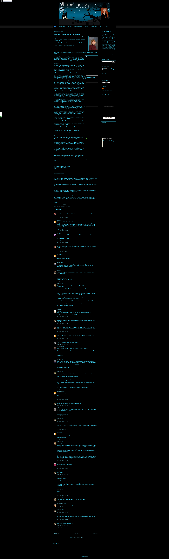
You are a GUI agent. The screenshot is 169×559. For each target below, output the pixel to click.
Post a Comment (58, 527)
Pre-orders (113, 48)
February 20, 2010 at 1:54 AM (62, 512)
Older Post (95, 533)
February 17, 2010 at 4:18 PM (62, 357)
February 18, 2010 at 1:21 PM (62, 460)
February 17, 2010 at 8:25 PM (62, 368)
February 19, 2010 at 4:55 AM (62, 495)
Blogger (86, 556)
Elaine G (58, 309)
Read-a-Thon (110, 45)
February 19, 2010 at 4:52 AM (62, 487)
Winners (86, 26)
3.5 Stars (110, 44)
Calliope (58, 325)
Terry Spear (84, 36)
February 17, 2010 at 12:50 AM (62, 259)
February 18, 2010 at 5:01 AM (62, 429)
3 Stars (109, 48)
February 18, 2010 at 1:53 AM (62, 405)
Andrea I (58, 254)
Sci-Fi (110, 54)
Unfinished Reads (105, 55)
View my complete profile (107, 90)
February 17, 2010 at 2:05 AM (62, 268)
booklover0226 (60, 391)
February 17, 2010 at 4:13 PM (62, 344)
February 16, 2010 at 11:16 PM (62, 217)
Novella (113, 42)
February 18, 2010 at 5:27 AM (62, 439)
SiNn (58, 270)
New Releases (94, 26)
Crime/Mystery (110, 49)
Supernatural (113, 54)
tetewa (58, 334)
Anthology (104, 49)
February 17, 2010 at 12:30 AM (62, 251)
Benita (58, 432)
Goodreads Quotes (112, 147)
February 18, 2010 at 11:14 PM (62, 468)
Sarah (58, 212)
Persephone (59, 359)
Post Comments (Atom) (78, 537)
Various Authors (112, 53)
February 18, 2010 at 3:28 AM (62, 415)
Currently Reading (108, 46)
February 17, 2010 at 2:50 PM (62, 316)
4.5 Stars (108, 42)
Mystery (110, 50)
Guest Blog (63, 206)
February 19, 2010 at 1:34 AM (62, 474)
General (108, 41)
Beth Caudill (59, 346)
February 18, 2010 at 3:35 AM (62, 421)
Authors (101, 26)
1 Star (107, 54)
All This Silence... (60, 503)
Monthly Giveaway (78, 26)
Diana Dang (59, 489)
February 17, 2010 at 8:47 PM (62, 389)
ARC (103, 37)
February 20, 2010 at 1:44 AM (62, 506)
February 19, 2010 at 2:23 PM (62, 501)
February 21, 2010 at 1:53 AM (62, 525)
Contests (69, 26)
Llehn (58, 340)
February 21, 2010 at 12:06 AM (62, 519)
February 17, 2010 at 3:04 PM (62, 331)
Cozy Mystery (111, 36)
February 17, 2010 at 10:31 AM (62, 281)
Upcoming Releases (106, 53)
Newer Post (56, 533)
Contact (107, 26)
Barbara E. (59, 262)
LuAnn (58, 244)
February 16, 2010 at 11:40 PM (62, 230)
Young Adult (106, 38)
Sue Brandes (59, 407)
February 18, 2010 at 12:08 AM (62, 399)
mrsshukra (59, 462)
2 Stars (114, 50)
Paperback (107, 50)
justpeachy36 (59, 476)
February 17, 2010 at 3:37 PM (62, 338)
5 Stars (106, 47)
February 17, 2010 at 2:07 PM (62, 307)
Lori (57, 233)
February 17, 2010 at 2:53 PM (62, 323)
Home (55, 26)
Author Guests (62, 26)
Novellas (109, 47)
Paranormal (105, 44)
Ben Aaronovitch (109, 145)
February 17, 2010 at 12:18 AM (62, 242)
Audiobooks (111, 40)
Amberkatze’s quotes (107, 138)
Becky (58, 220)
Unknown (60, 204)
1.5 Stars (104, 54)
